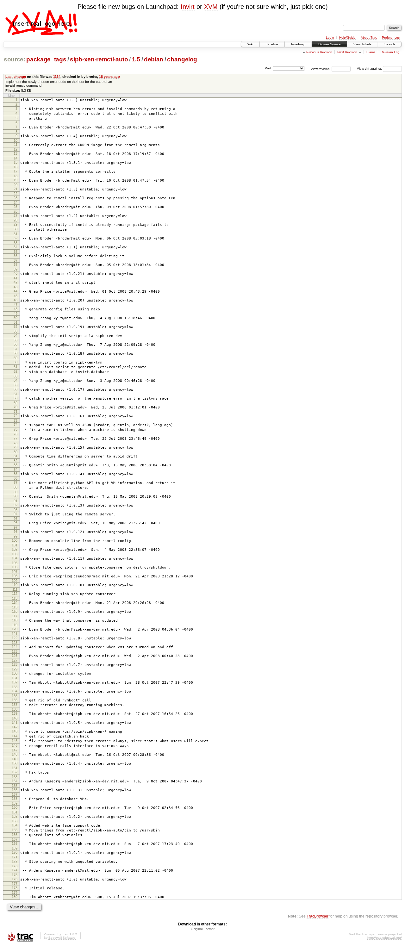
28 (15, 220)
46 (15, 300)
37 (15, 260)
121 (14, 634)
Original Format (203, 929)
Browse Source (329, 44)
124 (14, 647)
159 (14, 803)
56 (15, 344)
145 (14, 741)
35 (15, 251)
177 (14, 884)
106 (14, 567)
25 (15, 206)
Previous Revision (319, 52)
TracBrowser (317, 916)
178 (14, 888)
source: (14, 59)
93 (15, 510)
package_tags (46, 59)
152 (14, 772)
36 (15, 256)
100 (14, 540)
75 (15, 429)
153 (14, 777)
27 (15, 215)
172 (14, 861)
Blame (371, 52)
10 (15, 140)
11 (15, 144)
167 (14, 839)
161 (14, 812)
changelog (182, 59)
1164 (56, 76)
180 (14, 897)
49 (15, 313)
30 (15, 229)
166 (14, 835)
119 (14, 625)
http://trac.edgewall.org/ (384, 937)
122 (14, 638)
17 (15, 171)
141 (14, 722)
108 (14, 576)
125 (14, 651)
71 (15, 412)
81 (15, 456)
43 (15, 287)
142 (14, 727)
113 (14, 598)
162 (14, 816)
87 (15, 482)
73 (15, 420)
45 (15, 296)
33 (15, 243)
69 (15, 403)
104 (14, 558)
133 (14, 687)
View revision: (321, 68)
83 (15, 465)
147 (14, 750)
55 (15, 340)
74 (15, 424)
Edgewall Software (62, 937)
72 (15, 416)
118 (14, 620)
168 (14, 843)
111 (14, 589)
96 (15, 523)
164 (14, 825)
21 (15, 189)
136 (14, 700)
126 (14, 655)
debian (153, 59)
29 (15, 224)
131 (14, 678)
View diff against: (370, 68)
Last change (15, 76)
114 (14, 602)
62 (15, 371)
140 (14, 718)
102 (14, 549)
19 (15, 180)
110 (14, 585)
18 (15, 176)
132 (14, 682)
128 (14, 664)
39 (15, 269)
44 (15, 291)
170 (14, 852)
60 (15, 362)
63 (15, 376)
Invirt (188, 6)
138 (14, 709)
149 (14, 759)
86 (15, 478)
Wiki (250, 44)
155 (14, 785)
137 (14, 704)
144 (14, 736)
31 (15, 234)
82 (15, 461)
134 (14, 691)
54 (15, 335)
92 (15, 505)
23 (15, 198)
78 (15, 443)
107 (14, 572)
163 (14, 821)
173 (14, 866)
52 (15, 326)
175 (14, 875)
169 (14, 848)
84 (15, 469)
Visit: (268, 68)
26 (15, 211)
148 (14, 754)
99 (15, 536)
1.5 (136, 59)
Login (330, 37)
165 (14, 830)
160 (14, 807)
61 (15, 367)
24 (15, 202)
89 (15, 492)
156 (14, 790)
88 (15, 487)
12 (15, 149)
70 (15, 407)
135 (14, 696)
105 (14, 563)
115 (14, 607)
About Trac (369, 37)
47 (15, 305)
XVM (211, 6)
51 (15, 322)
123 (14, 642)
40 (15, 273)
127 (14, 660)
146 (14, 745)
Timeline (272, 44)
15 (15, 162)
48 (15, 309)
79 (15, 447)
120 (14, 629)
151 (14, 768)
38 (15, 264)
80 (15, 452)
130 (14, 673)
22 (15, 194)
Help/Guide (347, 37)
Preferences (391, 37)
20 (15, 185)
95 (15, 518)
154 (14, 781)
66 (15, 389)
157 (14, 794)
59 (15, 358)
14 (15, 158)
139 (14, 713)
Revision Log (390, 52)
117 (14, 616)
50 (15, 318)
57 (15, 349)
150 (14, 763)
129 (14, 669)
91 (15, 501)
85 (15, 474)
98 (15, 531)
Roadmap (298, 44)
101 (14, 545)
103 (14, 554)
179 (14, 892)
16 (15, 167)
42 (15, 282)
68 (15, 398)
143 (14, 731)
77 (15, 438)
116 (14, 611)
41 (15, 278)
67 (15, 394)
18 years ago (109, 76)
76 (15, 434)
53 (15, 331)
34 (15, 247)
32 (15, 238)
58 (15, 353)
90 (15, 496)
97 (15, 527)
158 (14, 798)
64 (15, 380)
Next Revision (347, 52)
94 (15, 514)
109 (14, 580)
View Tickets (362, 44)
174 (14, 870)
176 (14, 879)
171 (14, 857)
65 (15, 385)
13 (15, 153)
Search (389, 44)
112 (14, 593)
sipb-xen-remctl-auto (99, 59)
